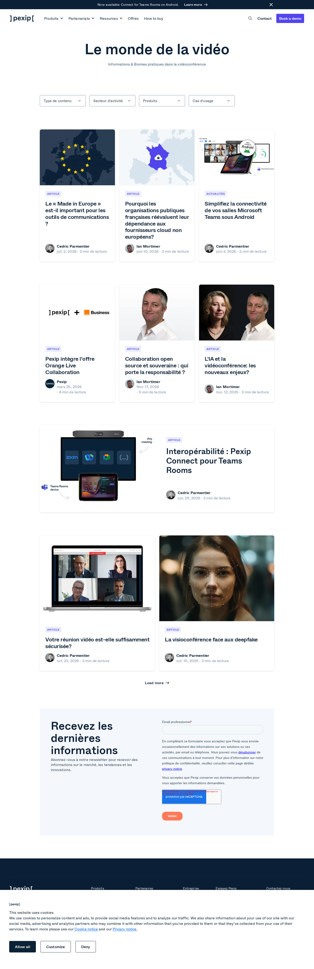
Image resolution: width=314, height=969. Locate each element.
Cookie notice (86, 929)
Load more (154, 683)
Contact (264, 18)
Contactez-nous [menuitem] (278, 888)
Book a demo (290, 18)
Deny (85, 946)
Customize (55, 946)
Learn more (193, 4)
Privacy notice (124, 929)
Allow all (22, 946)
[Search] (250, 18)
